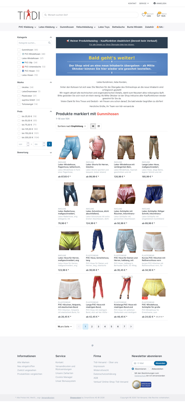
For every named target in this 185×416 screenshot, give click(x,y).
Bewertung (22, 152)
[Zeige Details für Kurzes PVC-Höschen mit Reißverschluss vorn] (153, 241)
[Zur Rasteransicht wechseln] (93, 126)
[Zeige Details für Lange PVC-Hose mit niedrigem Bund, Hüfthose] (98, 287)
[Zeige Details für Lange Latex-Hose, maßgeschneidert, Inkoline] (153, 147)
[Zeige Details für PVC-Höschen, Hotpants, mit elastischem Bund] (70, 287)
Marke (20, 82)
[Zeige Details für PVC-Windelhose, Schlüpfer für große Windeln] (153, 287)
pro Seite (64, 326)
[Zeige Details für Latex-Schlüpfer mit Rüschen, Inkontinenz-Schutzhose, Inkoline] (126, 194)
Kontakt (132, 3)
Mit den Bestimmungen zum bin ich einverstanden (150, 374)
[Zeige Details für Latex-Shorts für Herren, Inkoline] (98, 147)
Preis (19, 111)
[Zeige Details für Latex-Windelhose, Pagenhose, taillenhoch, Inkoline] (70, 147)
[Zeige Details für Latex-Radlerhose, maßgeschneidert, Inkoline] (70, 194)
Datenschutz (140, 376)
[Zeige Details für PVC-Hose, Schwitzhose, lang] (98, 241)
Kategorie (22, 37)
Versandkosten (47, 398)
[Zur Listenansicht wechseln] (98, 126)
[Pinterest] (92, 346)
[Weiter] (131, 326)
